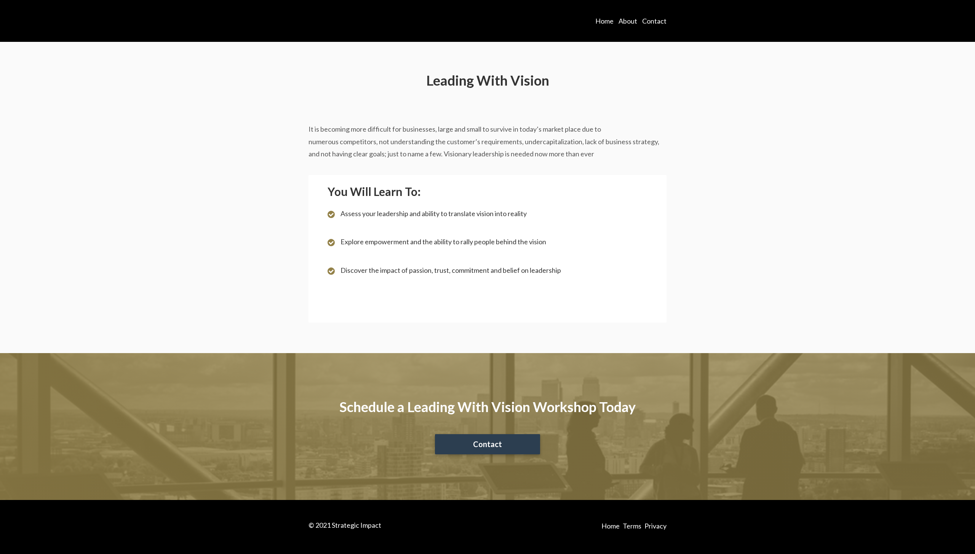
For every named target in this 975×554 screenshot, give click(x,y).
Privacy (655, 526)
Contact (654, 21)
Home (604, 21)
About (628, 21)
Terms (632, 526)
